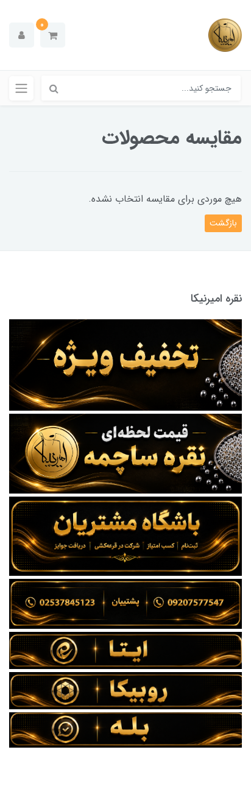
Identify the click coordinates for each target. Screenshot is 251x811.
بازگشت (223, 223)
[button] (52, 35)
